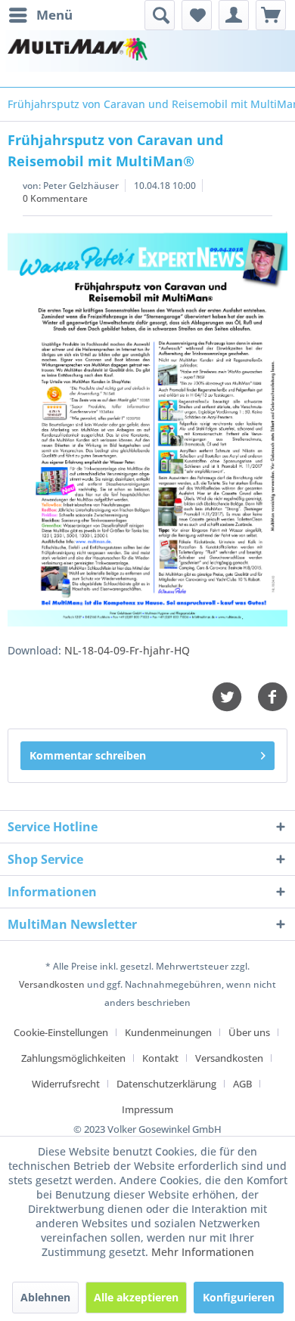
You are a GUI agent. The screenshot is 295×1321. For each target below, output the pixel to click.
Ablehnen (45, 1297)
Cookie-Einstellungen (61, 1032)
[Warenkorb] (271, 15)
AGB (242, 1084)
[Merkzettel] (197, 15)
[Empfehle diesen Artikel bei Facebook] (272, 697)
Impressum (147, 1109)
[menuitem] (40, 15)
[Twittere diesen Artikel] (234, 697)
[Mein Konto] (234, 15)
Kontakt (160, 1058)
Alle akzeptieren (136, 1297)
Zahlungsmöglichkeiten (73, 1058)
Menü (54, 14)
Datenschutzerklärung (166, 1084)
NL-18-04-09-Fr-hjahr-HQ (127, 650)
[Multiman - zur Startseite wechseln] (78, 51)
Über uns (249, 1032)
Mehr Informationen (202, 1252)
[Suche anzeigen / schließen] (159, 15)
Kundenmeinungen (168, 1032)
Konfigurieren (239, 1297)
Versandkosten (52, 984)
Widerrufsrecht (66, 1084)
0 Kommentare (55, 198)
